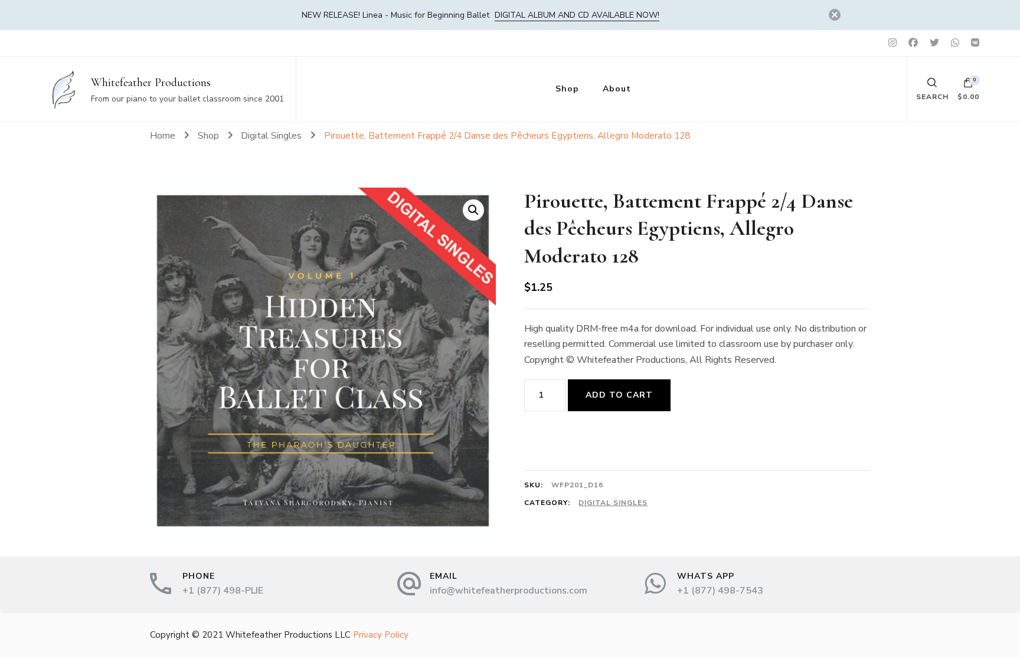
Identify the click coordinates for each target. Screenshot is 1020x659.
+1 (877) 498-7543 (720, 590)
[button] (473, 210)
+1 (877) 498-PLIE (222, 590)
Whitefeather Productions (151, 83)
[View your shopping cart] (968, 85)
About (617, 88)
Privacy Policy (380, 635)
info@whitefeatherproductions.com (508, 590)
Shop (567, 88)
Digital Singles (613, 502)
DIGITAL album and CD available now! (577, 15)
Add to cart (619, 395)
